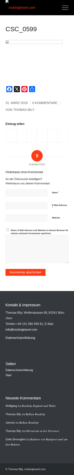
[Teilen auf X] (21, 136)
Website (56, 218)
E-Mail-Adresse (59, 207)
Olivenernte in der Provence (42, 431)
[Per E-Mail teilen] (63, 136)
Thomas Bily (23, 110)
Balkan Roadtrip (35, 414)
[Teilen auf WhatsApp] (32, 136)
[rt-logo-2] (31, 7)
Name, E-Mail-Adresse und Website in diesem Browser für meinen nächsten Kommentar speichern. (39, 232)
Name (55, 192)
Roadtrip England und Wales (39, 406)
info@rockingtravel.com (21, 329)
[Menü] (63, 7)
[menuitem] (63, 7)
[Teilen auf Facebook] (11, 136)
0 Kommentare (44, 103)
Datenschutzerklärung (20, 337)
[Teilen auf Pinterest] (42, 136)
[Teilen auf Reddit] (53, 136)
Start (8, 375)
